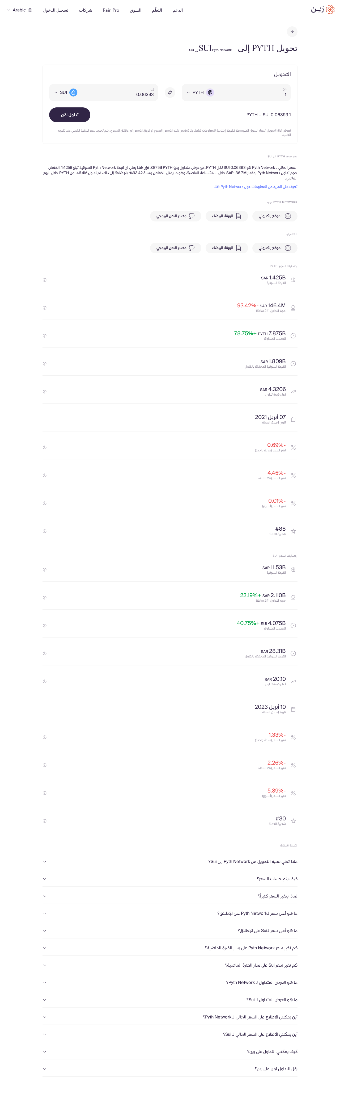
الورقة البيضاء (222, 216)
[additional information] (44, 280)
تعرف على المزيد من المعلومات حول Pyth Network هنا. (256, 187)
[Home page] (323, 9)
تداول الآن (70, 115)
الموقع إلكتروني (271, 216)
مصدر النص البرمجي (171, 216)
